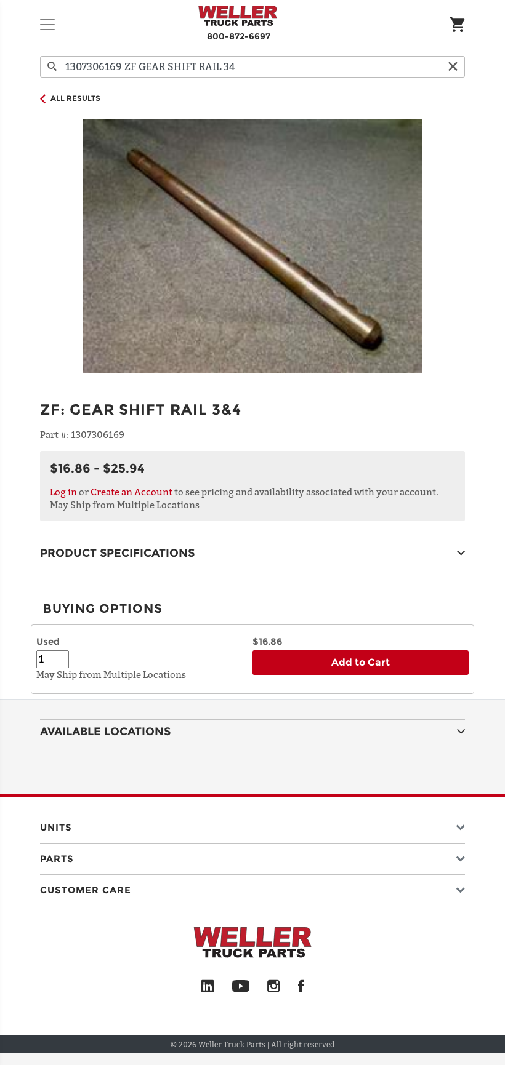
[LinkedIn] (207, 986)
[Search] (52, 67)
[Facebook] (301, 986)
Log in (63, 491)
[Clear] (452, 67)
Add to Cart (360, 662)
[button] (252, 825)
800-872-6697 (238, 36)
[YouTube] (240, 986)
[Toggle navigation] (47, 24)
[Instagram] (273, 986)
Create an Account (131, 491)
